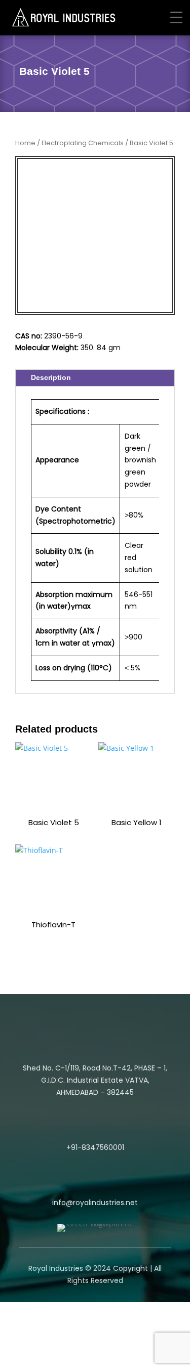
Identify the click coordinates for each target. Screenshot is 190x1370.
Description (51, 377)
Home (25, 143)
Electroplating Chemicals (83, 143)
